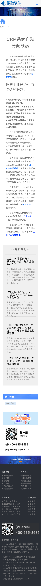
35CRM (5, 544)
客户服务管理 (7, 486)
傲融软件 (26, 204)
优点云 (11, 547)
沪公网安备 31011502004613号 (16, 579)
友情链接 (5, 540)
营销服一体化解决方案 (11, 506)
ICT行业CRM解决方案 (11, 514)
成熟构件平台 (26, 483)
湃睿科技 (26, 552)
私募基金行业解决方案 (11, 512)
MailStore (22, 549)
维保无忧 (31, 544)
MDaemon (12, 549)
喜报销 (31, 549)
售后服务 (31, 504)
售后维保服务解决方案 (11, 504)
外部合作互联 (26, 476)
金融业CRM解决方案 (10, 509)
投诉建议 (31, 514)
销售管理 (5, 478)
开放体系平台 (26, 489)
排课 (17, 547)
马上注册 (28, 216)
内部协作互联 (26, 478)
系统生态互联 (26, 481)
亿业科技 (17, 552)
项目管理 (5, 481)
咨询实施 (31, 501)
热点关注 (14, 540)
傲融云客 (22, 544)
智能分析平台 (26, 486)
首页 (2, 27)
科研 (22, 547)
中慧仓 (9, 552)
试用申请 (31, 509)
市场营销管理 (7, 476)
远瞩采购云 (29, 547)
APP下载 (31, 512)
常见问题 (31, 506)
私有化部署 (10, 403)
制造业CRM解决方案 (10, 501)
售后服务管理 (7, 489)
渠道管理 (5, 483)
